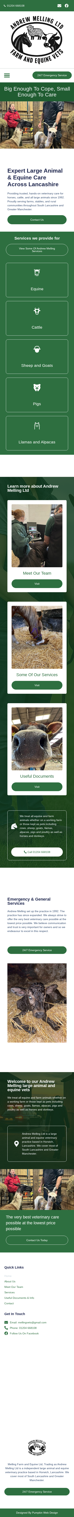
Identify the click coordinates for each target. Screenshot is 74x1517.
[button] (7, 75)
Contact (9, 1303)
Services (9, 1292)
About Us (9, 1281)
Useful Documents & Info (19, 1297)
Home (8, 1275)
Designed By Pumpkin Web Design (37, 1512)
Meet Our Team (13, 1286)
